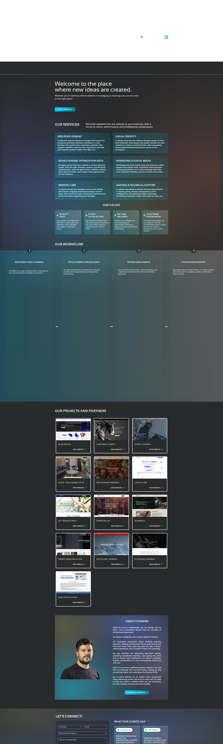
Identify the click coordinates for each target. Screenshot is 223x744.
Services (86, 37)
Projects (95, 37)
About (104, 37)
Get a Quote (115, 37)
